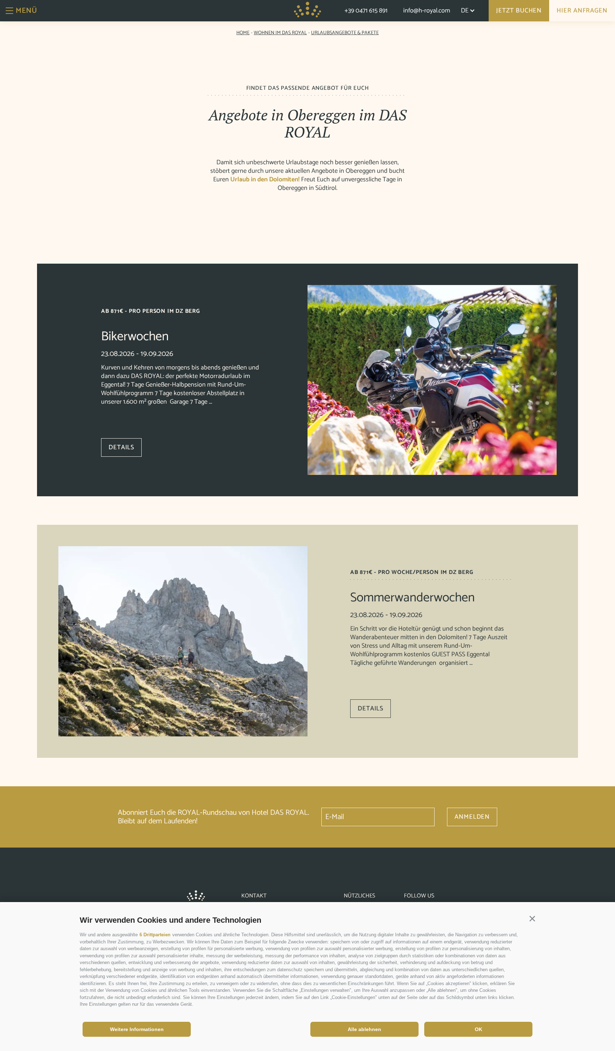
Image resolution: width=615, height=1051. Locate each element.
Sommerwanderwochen (412, 597)
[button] (532, 919)
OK (478, 1029)
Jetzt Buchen (519, 10)
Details (121, 447)
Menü (26, 11)
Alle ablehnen (364, 1029)
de (464, 10)
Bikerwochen (135, 336)
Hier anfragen (582, 10)
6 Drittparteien (155, 934)
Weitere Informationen (137, 1029)
